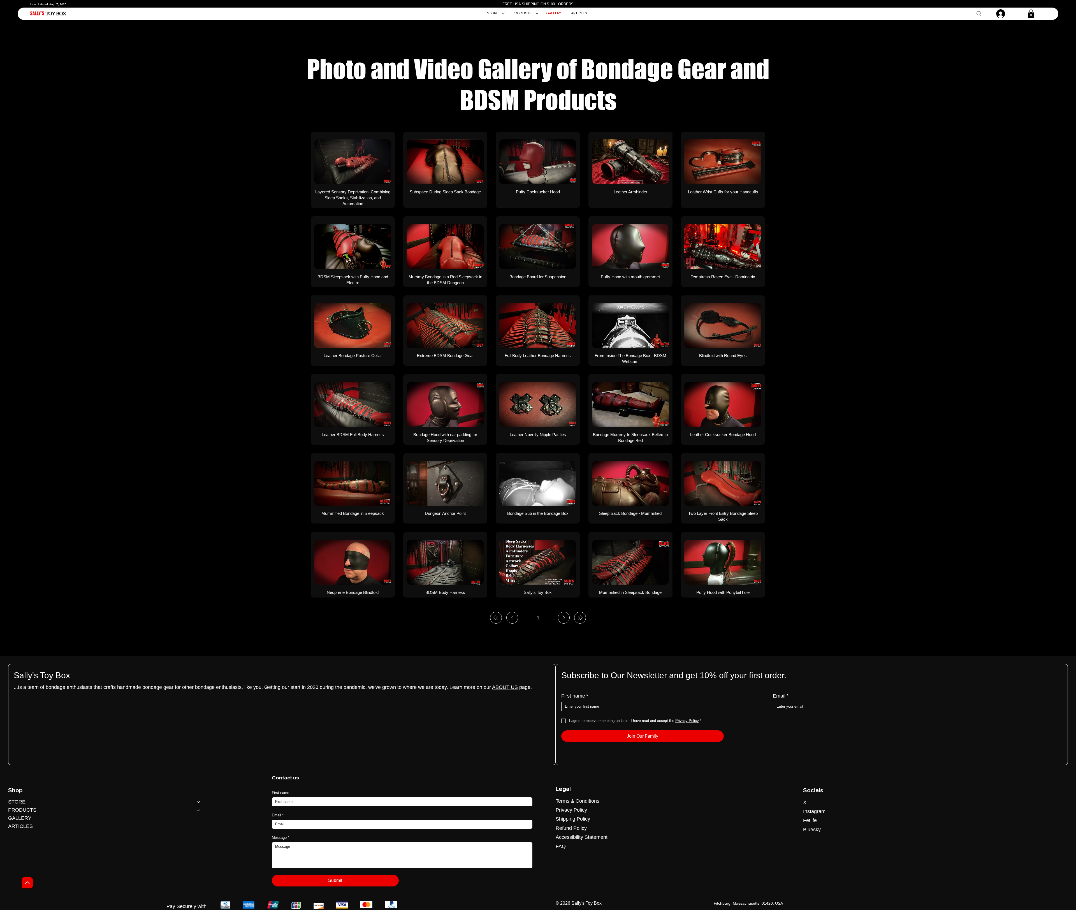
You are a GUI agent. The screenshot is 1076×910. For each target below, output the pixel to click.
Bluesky (812, 829)
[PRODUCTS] (199, 810)
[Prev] (512, 618)
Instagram (814, 811)
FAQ (561, 846)
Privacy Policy (571, 810)
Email (781, 696)
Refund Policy (571, 828)
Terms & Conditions (577, 801)
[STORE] (199, 802)
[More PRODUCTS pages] (536, 13)
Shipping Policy (573, 819)
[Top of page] (27, 883)
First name (574, 696)
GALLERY (19, 818)
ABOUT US (505, 687)
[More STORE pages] (503, 13)
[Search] (979, 13)
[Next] (564, 618)
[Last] (580, 618)
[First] (496, 618)
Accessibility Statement (581, 837)
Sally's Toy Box (42, 675)
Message (280, 837)
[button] (1031, 14)
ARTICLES (20, 826)
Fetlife (810, 820)
